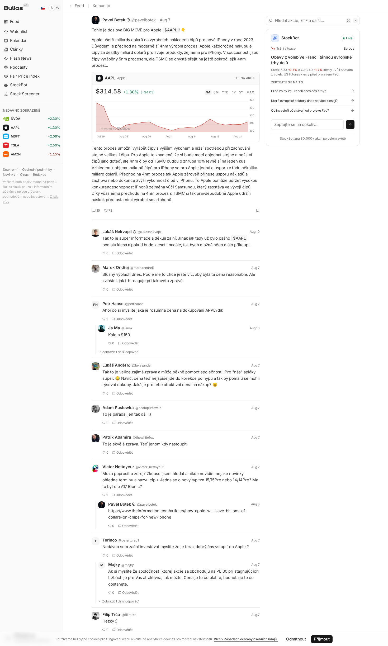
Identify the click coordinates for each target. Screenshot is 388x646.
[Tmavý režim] (54, 7)
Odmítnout (296, 639)
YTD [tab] (225, 92)
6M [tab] (216, 92)
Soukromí (10, 170)
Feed (79, 5)
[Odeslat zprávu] (350, 124)
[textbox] (307, 124)
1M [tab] (208, 92)
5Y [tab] (241, 92)
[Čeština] (42, 7)
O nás (24, 175)
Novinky (9, 175)
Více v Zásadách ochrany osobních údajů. (246, 639)
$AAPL (170, 29)
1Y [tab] (234, 92)
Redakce (39, 175)
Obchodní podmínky (37, 170)
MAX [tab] (250, 92)
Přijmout (322, 639)
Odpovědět (124, 253)
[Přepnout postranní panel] (63, 323)
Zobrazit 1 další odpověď (120, 352)
